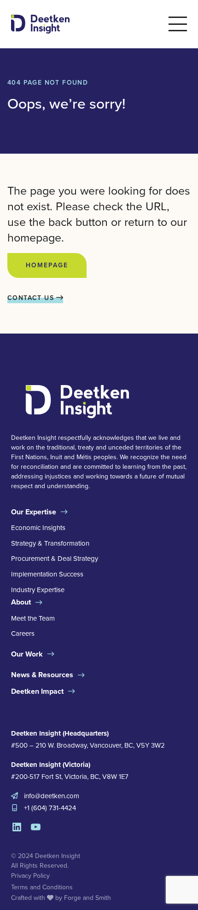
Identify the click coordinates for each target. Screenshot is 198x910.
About (21, 602)
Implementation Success (47, 574)
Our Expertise (33, 512)
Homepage (47, 265)
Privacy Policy (30, 876)
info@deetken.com (51, 796)
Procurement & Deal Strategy (54, 558)
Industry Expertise (37, 590)
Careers (23, 633)
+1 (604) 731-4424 (50, 808)
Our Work (27, 654)
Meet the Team (33, 618)
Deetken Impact (37, 691)
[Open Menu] (178, 24)
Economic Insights (38, 528)
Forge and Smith (87, 898)
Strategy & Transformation (50, 543)
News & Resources (42, 674)
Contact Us (31, 298)
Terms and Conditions (42, 887)
